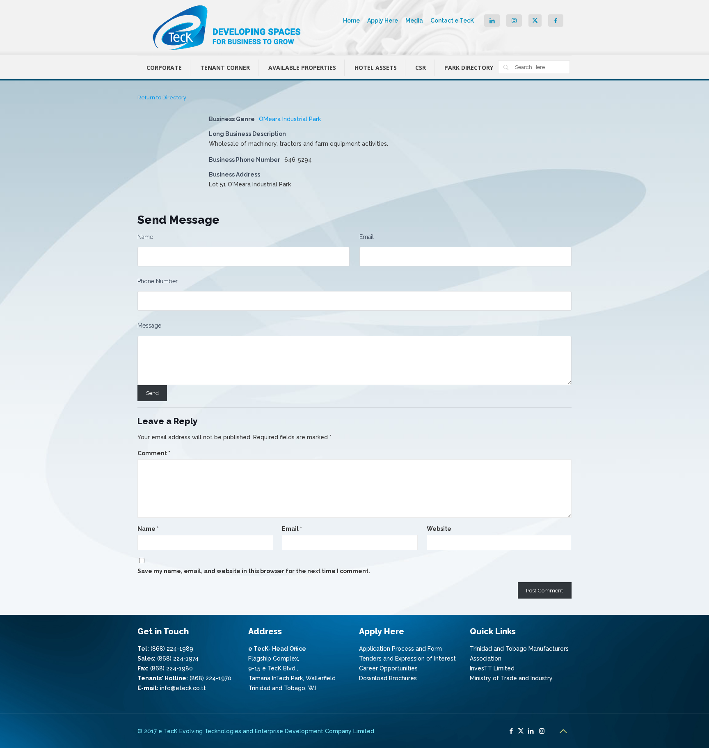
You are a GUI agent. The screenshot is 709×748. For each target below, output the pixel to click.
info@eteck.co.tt (183, 688)
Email (366, 237)
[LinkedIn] (530, 731)
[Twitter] (521, 731)
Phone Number (157, 281)
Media (414, 20)
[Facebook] (511, 731)
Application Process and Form (400, 648)
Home (351, 20)
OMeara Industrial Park (290, 119)
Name (145, 237)
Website (439, 528)
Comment (153, 453)
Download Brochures (388, 678)
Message (149, 325)
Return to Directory (161, 97)
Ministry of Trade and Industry (511, 678)
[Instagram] (541, 731)
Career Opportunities (388, 668)
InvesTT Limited (492, 668)
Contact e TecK (452, 20)
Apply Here (382, 20)
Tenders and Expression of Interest (407, 658)
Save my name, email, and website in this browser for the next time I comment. (253, 571)
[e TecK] (228, 27)
